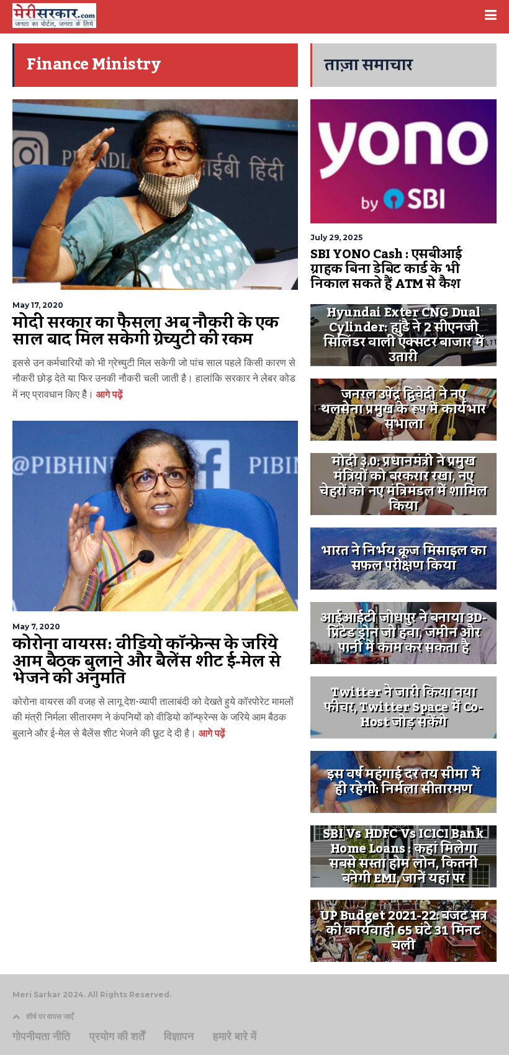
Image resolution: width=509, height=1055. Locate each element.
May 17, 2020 (37, 305)
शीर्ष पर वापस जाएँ (49, 1016)
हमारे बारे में (234, 1036)
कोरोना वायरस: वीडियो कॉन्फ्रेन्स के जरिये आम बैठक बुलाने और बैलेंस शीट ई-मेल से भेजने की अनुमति (146, 661)
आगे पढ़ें (108, 394)
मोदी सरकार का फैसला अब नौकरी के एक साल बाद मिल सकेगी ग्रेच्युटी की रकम (145, 331)
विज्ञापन (179, 1036)
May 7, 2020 (36, 626)
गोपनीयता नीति (41, 1036)
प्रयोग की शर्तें (117, 1036)
